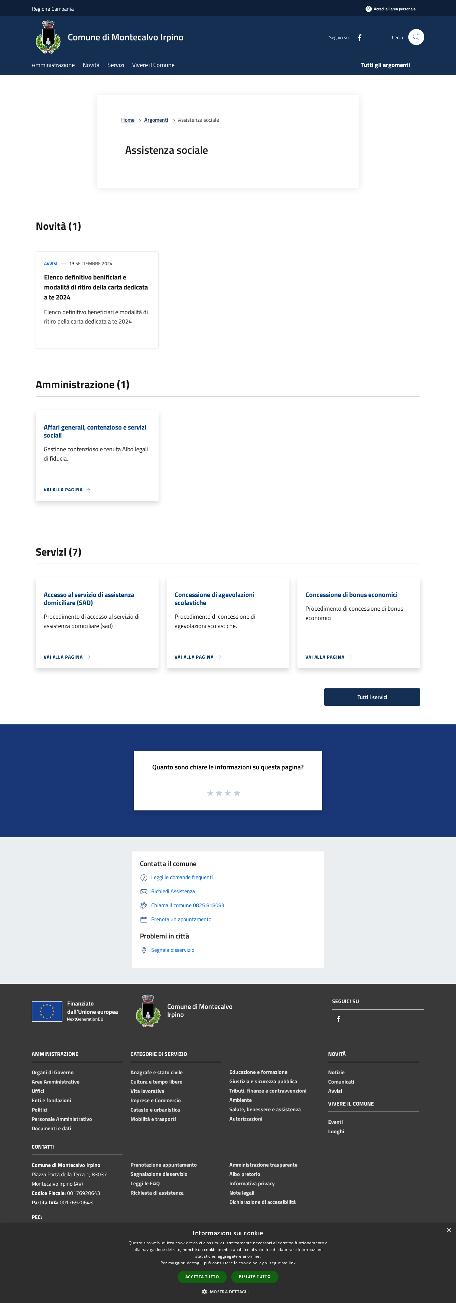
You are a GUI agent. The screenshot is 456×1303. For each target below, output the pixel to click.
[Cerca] (416, 37)
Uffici (38, 1091)
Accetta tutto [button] (202, 1277)
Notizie (336, 1072)
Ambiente (240, 1100)
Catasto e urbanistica (155, 1110)
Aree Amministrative (55, 1082)
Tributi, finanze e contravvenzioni (267, 1091)
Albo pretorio (244, 1174)
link (292, 1263)
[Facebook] (357, 36)
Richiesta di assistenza (157, 1193)
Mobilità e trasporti (153, 1119)
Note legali (241, 1193)
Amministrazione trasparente (263, 1165)
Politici (39, 1110)
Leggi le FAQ (145, 1183)
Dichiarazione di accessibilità (262, 1202)
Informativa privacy (252, 1183)
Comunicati (341, 1082)
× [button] (448, 1230)
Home (128, 120)
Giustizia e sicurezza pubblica (263, 1081)
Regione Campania (53, 9)
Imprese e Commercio (156, 1100)
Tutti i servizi (372, 697)
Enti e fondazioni (51, 1100)
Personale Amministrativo (62, 1119)
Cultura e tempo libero (157, 1082)
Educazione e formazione (258, 1072)
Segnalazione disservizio (159, 1174)
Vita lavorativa (147, 1091)
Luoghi (336, 1131)
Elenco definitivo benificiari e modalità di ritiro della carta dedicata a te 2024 (96, 287)
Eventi (335, 1122)
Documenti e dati (51, 1128)
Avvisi (50, 263)
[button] (228, 1291)
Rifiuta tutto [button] (255, 1276)
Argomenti (156, 120)
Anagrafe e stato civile (157, 1072)
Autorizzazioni (245, 1119)
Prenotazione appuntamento (164, 1165)
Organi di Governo (53, 1072)
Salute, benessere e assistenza (265, 1109)
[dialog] (228, 1263)
